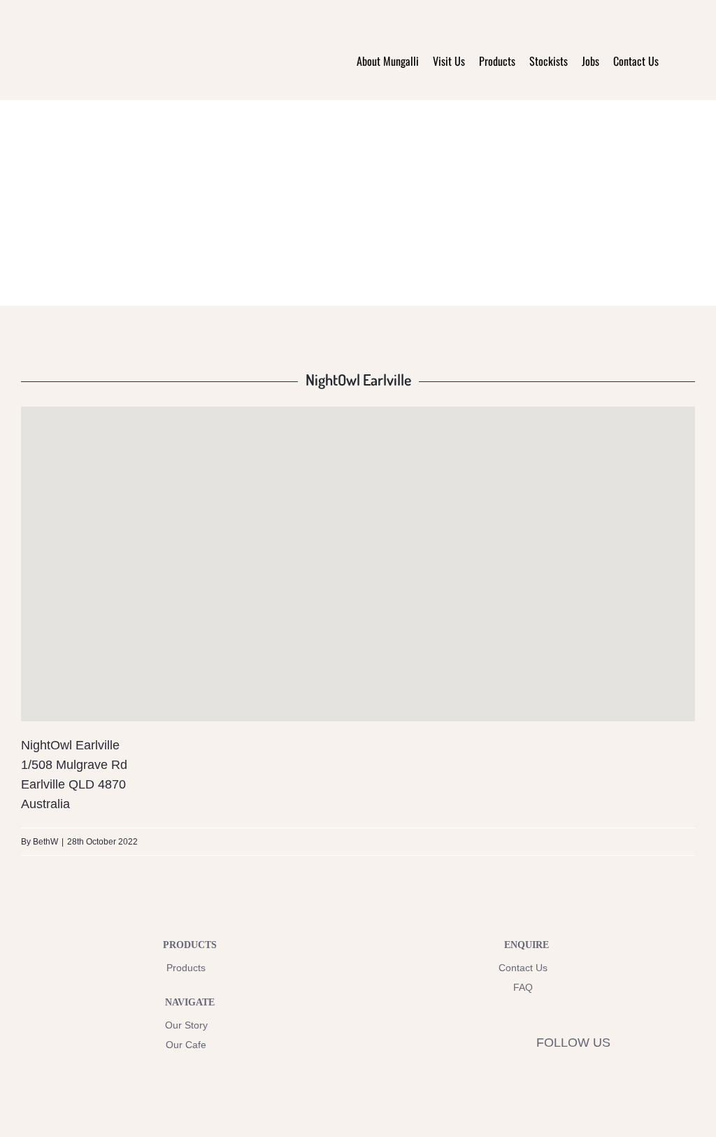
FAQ (523, 987)
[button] (677, 60)
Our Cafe (186, 1044)
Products (186, 967)
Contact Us (523, 967)
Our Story (186, 1025)
